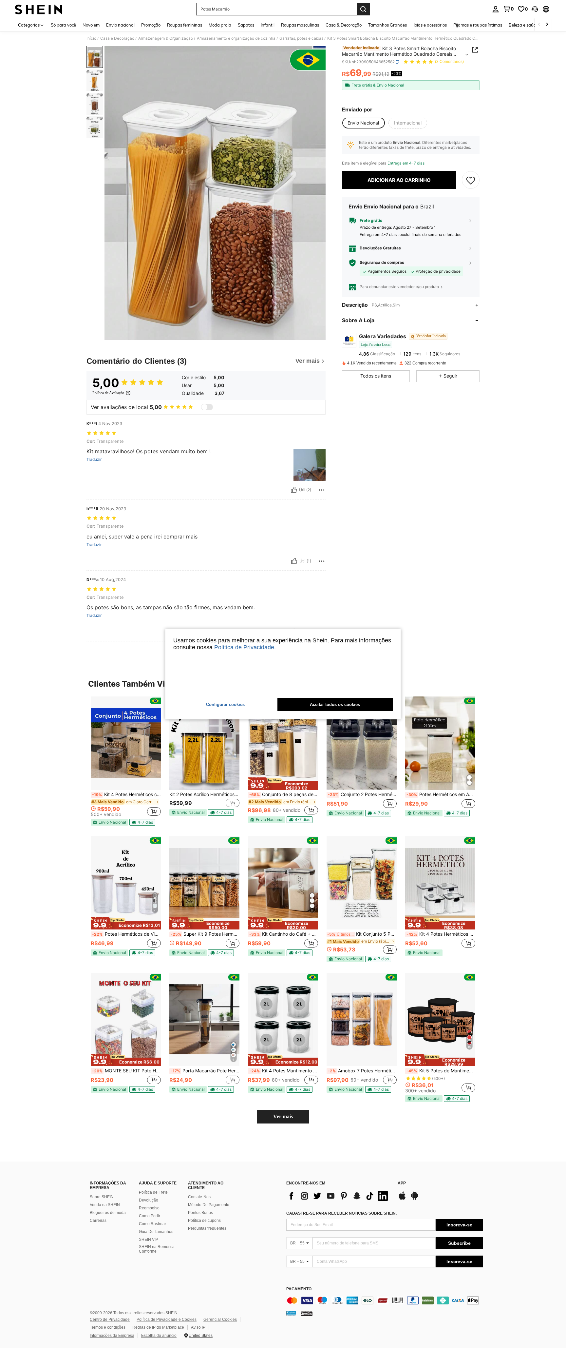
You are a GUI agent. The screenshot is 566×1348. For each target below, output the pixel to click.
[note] (109, 822)
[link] (508, 9)
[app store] (402, 1199)
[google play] (414, 1199)
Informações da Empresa (112, 1335)
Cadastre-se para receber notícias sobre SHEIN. (341, 1213)
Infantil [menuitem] (267, 25)
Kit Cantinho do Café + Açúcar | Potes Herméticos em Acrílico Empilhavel (283, 934)
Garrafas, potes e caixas (301, 38)
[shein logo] (38, 9)
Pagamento (298, 1289)
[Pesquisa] (363, 9)
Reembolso (149, 1208)
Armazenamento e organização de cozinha (236, 38)
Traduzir (94, 459)
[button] (535, 9)
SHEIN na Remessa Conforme (157, 1249)
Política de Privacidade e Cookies (167, 1319)
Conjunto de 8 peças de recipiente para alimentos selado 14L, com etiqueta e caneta (283, 794)
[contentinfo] (384, 1300)
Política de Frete (153, 1192)
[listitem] (125, 761)
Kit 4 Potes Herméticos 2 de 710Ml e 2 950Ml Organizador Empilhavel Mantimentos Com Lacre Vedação (440, 934)
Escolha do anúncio (159, 1335)
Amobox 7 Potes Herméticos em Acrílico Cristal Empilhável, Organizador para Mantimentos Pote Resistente (362, 1070)
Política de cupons (204, 1220)
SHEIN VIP (148, 1239)
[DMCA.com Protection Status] (306, 1313)
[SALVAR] (471, 180)
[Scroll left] (539, 24)
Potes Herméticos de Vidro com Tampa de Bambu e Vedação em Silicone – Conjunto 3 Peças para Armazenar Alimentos (126, 934)
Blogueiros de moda (108, 1212)
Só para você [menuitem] (63, 25)
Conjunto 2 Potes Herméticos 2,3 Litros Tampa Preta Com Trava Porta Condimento (362, 794)
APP (402, 1183)
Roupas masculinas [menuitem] (300, 25)
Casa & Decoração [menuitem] (344, 25)
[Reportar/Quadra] (322, 490)
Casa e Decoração (117, 38)
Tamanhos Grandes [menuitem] (387, 25)
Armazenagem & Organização (165, 38)
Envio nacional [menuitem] (120, 25)
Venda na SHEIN (105, 1204)
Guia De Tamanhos (156, 1231)
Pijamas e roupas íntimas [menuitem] (477, 25)
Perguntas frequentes (207, 1228)
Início (91, 38)
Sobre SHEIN (102, 1197)
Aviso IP (198, 1327)
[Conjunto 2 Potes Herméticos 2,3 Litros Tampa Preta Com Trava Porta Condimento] (362, 743)
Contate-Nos (199, 1197)
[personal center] (496, 9)
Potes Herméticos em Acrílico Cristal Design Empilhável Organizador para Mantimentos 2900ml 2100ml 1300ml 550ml (440, 794)
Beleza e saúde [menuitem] (523, 25)
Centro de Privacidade (110, 1319)
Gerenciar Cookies (220, 1319)
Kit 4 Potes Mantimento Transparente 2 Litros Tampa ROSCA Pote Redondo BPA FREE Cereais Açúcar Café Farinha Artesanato (283, 1070)
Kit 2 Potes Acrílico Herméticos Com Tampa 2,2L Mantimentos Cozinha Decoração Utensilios (204, 794)
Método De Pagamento (208, 1204)
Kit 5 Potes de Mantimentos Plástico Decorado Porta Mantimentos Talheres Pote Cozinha (440, 1070)
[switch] (207, 407)
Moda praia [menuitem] (220, 25)
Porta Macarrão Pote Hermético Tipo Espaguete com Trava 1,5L (205, 1070)
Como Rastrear (152, 1223)
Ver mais (283, 1116)
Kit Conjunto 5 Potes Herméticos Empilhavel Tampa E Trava (362, 934)
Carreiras (98, 1220)
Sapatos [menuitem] (246, 25)
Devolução (148, 1200)
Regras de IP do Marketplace (158, 1327)
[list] (338, 1196)
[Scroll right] (547, 24)
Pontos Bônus (200, 1212)
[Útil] (294, 490)
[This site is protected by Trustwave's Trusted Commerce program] (291, 1313)
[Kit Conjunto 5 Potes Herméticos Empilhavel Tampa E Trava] (362, 882)
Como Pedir (149, 1216)
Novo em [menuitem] (91, 25)
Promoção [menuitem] (150, 25)
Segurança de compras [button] (382, 262)
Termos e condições (107, 1327)
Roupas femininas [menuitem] (184, 25)
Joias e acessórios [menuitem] (430, 25)
